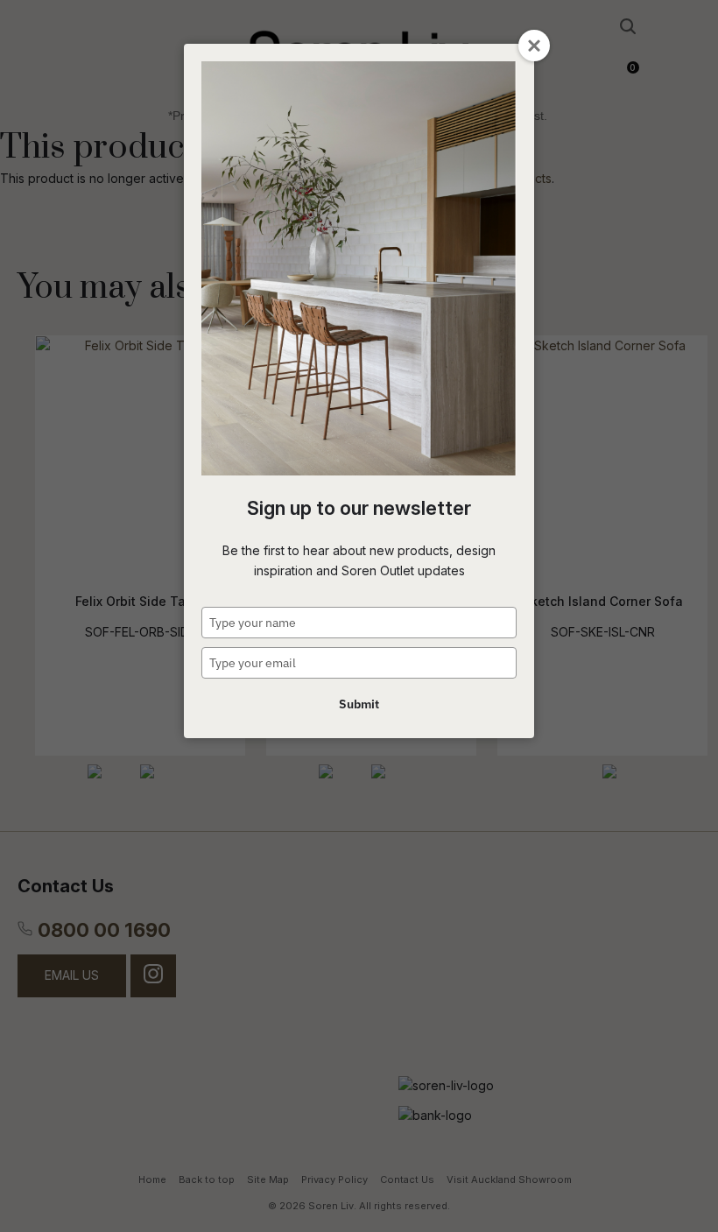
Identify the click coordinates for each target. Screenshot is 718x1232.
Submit (359, 704)
